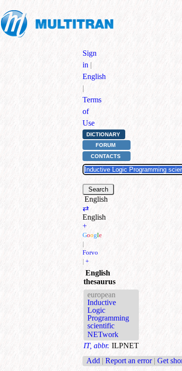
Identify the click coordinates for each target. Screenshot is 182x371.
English (94, 76)
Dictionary (103, 134)
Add (93, 360)
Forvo (90, 252)
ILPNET (125, 345)
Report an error (128, 360)
